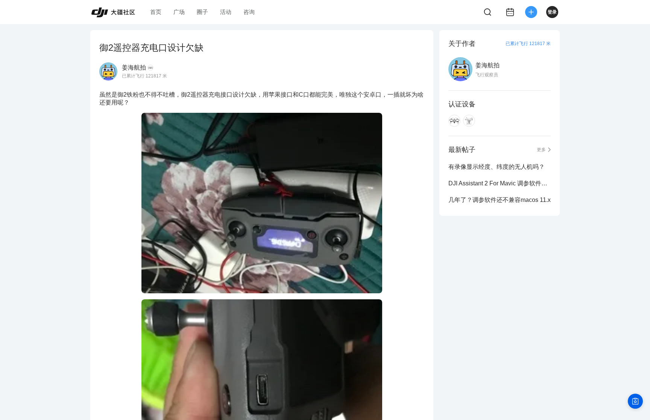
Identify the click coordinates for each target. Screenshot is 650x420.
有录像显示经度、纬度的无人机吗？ (496, 167)
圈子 (202, 12)
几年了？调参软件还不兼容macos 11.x (499, 200)
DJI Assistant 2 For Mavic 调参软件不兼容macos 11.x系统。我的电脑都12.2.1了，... (499, 183)
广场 (179, 12)
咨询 (249, 12)
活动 (225, 12)
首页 (155, 12)
